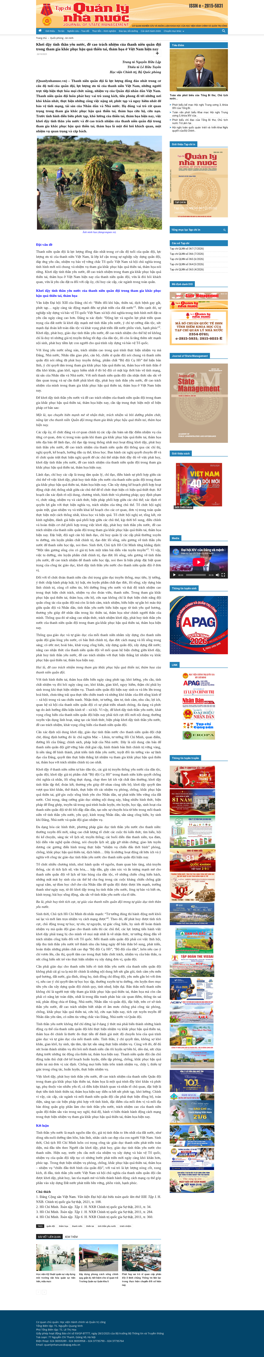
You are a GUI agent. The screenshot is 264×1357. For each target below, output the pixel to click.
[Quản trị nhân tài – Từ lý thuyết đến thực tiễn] (199, 492)
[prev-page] (38, 1292)
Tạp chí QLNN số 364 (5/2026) (187, 264)
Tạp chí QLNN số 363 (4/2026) (187, 269)
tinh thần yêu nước (107, 1226)
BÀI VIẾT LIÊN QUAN (49, 1236)
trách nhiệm (125, 1226)
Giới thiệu (50, 31)
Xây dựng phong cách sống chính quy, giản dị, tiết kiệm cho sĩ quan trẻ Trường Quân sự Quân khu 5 (98, 1278)
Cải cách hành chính (151, 31)
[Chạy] (174, 575)
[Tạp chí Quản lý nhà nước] (132, 14)
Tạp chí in (180, 202)
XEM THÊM (71, 1236)
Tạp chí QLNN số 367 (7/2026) (195, 208)
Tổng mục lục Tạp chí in (186, 229)
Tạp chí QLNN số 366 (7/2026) (187, 253)
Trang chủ (41, 38)
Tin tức (61, 31)
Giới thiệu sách (181, 453)
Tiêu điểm (178, 45)
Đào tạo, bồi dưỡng (128, 31)
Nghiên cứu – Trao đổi (78, 31)
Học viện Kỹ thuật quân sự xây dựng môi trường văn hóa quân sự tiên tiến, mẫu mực (55, 1278)
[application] (199, 562)
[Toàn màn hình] (223, 575)
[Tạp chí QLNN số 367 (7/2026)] (199, 182)
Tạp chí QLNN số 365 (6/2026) (187, 259)
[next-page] (44, 1292)
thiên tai (90, 1226)
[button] (223, 30)
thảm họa (63, 1226)
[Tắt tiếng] (217, 575)
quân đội (51, 1226)
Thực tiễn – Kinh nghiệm (104, 31)
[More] (157, 53)
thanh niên (77, 1226)
